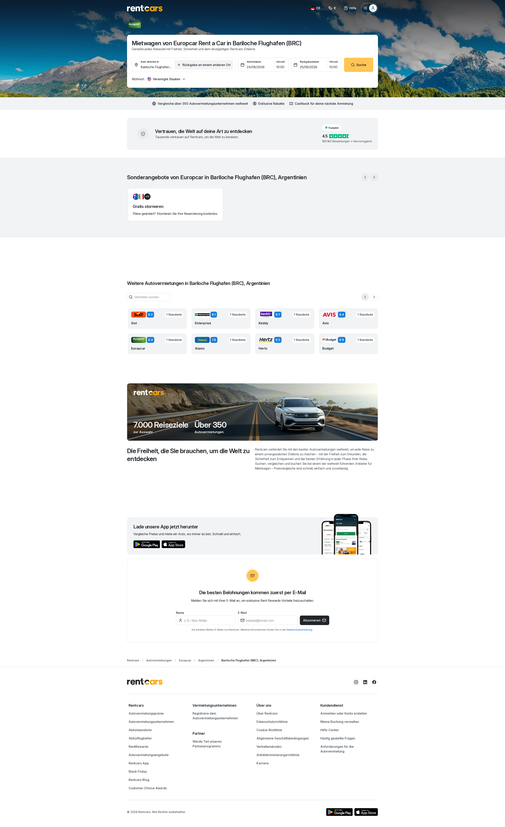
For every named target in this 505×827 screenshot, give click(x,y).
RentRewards (138, 747)
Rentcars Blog (139, 780)
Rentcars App (139, 763)
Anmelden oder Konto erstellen (343, 713)
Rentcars (133, 660)
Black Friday (138, 771)
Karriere (262, 763)
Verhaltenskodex (269, 747)
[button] (334, 127)
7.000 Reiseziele (160, 425)
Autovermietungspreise (146, 713)
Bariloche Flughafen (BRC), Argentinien (248, 660)
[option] (156, 705)
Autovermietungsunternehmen (151, 722)
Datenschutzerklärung (299, 629)
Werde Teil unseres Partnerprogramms (207, 743)
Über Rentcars (267, 713)
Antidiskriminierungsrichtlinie (277, 755)
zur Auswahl (142, 432)
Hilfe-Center (329, 730)
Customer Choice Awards (148, 788)
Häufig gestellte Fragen (337, 738)
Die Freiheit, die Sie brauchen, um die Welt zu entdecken (188, 455)
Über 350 (210, 425)
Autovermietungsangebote (149, 755)
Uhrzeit (280, 61)
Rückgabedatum (309, 61)
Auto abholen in (150, 61)
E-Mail (242, 612)
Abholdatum (254, 61)
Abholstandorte (140, 730)
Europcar (185, 660)
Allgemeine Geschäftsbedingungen (282, 738)
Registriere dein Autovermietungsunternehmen (215, 715)
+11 (147, 196)
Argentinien (206, 660)
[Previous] (365, 177)
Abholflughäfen (140, 738)
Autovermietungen (209, 432)
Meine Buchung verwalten (339, 722)
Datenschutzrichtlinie (272, 722)
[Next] (374, 177)
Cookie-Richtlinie (269, 730)
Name (180, 612)
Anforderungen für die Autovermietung (337, 749)
